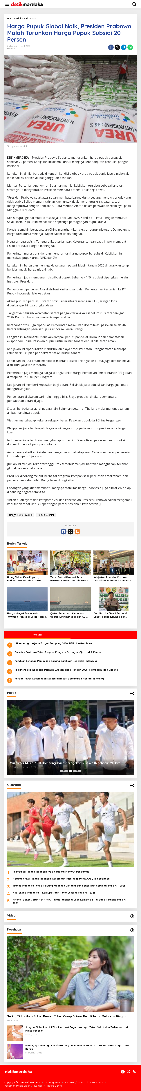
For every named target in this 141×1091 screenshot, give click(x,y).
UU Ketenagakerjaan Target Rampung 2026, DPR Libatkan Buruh (54, 643)
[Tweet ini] (117, 47)
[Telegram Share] (123, 47)
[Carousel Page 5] (79, 771)
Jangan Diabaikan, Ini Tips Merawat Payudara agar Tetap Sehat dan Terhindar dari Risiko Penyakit (76, 1029)
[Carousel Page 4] (75, 771)
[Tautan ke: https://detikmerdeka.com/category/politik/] (132, 693)
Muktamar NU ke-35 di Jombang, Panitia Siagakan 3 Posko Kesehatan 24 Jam (65, 763)
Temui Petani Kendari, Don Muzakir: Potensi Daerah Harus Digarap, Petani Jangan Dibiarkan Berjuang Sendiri (69, 579)
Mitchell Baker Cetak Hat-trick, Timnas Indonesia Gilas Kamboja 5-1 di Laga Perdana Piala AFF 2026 (70, 901)
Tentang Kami (52, 1082)
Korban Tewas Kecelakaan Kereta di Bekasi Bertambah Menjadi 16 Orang (59, 678)
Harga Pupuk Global (20, 515)
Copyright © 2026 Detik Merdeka (22, 1082)
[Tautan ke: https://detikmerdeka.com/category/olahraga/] (132, 785)
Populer (37, 634)
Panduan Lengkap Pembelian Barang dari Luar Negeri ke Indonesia (56, 660)
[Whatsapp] (130, 47)
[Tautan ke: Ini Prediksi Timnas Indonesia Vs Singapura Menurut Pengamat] (70, 829)
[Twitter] (70, 531)
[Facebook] (63, 531)
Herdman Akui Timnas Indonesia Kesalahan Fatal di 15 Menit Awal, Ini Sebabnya (61, 878)
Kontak (38, 1085)
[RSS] (77, 531)
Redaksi (69, 1082)
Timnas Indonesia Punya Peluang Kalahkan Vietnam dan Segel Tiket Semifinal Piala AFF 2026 (69, 885)
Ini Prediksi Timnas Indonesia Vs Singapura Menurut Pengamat (51, 871)
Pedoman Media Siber (17, 1085)
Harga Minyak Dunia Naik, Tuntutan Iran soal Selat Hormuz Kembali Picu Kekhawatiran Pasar (27, 615)
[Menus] (7, 4)
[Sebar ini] (111, 47)
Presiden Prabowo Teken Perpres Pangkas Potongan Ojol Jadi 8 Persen (58, 652)
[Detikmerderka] (18, 1071)
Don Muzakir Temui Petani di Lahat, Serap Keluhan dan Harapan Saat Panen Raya (110, 615)
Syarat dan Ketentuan (91, 1082)
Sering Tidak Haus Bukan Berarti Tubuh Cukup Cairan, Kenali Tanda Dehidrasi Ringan (66, 1016)
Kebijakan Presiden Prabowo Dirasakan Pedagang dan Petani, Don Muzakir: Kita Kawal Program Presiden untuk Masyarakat (113, 579)
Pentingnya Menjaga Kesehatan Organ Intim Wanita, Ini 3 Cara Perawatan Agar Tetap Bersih (77, 1047)
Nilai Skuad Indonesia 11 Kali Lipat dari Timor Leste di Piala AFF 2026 (54, 892)
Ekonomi (11, 48)
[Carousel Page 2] (66, 771)
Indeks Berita (54, 1085)
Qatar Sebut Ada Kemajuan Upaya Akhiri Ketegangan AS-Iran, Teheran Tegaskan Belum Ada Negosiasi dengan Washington (68, 615)
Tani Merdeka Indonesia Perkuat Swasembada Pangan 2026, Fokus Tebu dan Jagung (66, 669)
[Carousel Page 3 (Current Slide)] (70, 771)
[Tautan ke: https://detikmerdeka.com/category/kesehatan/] (132, 930)
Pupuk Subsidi (45, 515)
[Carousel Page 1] (62, 771)
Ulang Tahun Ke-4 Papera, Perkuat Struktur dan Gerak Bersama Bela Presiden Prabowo (27, 579)
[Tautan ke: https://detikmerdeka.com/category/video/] (132, 916)
